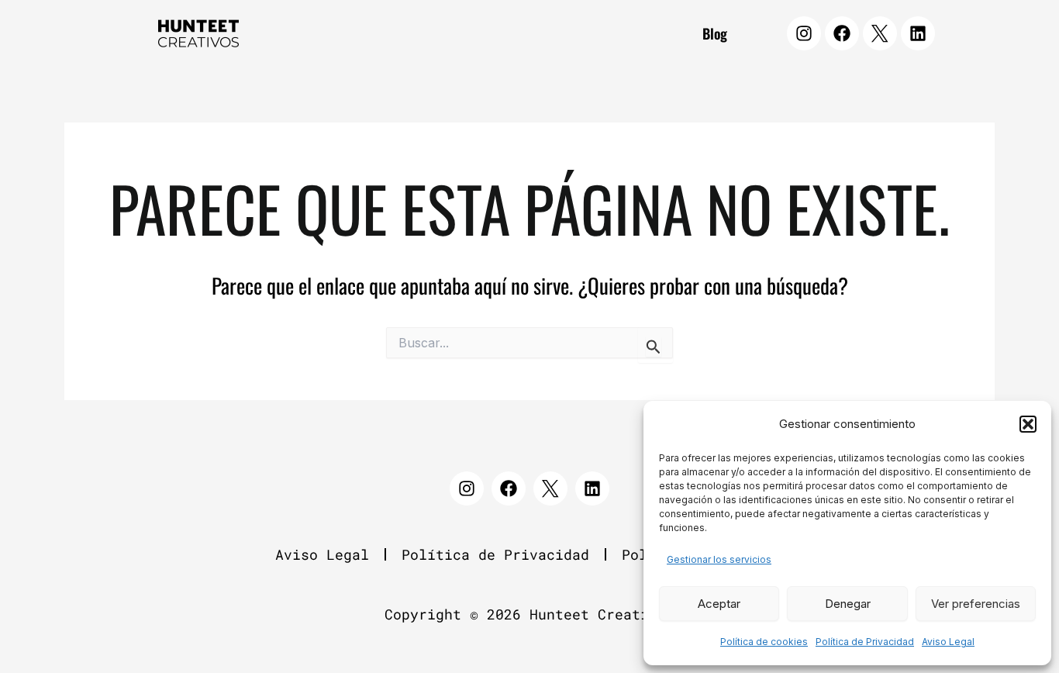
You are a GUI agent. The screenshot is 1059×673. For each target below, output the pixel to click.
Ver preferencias (975, 603)
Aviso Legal (948, 641)
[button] (1028, 424)
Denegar (848, 603)
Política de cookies (764, 641)
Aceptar (719, 603)
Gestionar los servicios (719, 559)
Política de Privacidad (865, 641)
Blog (714, 33)
